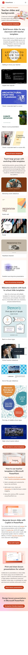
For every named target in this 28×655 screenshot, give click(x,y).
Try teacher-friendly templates (14, 606)
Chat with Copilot (14, 543)
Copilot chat (10, 530)
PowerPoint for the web (14, 477)
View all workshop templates (14, 282)
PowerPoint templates (12, 7)
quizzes (22, 526)
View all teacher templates (11, 24)
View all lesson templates (14, 153)
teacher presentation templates (17, 479)
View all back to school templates (14, 447)
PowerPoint (9, 2)
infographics (8, 489)
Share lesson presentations (14, 587)
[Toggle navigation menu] (25, 2)
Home (3, 7)
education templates (17, 535)
